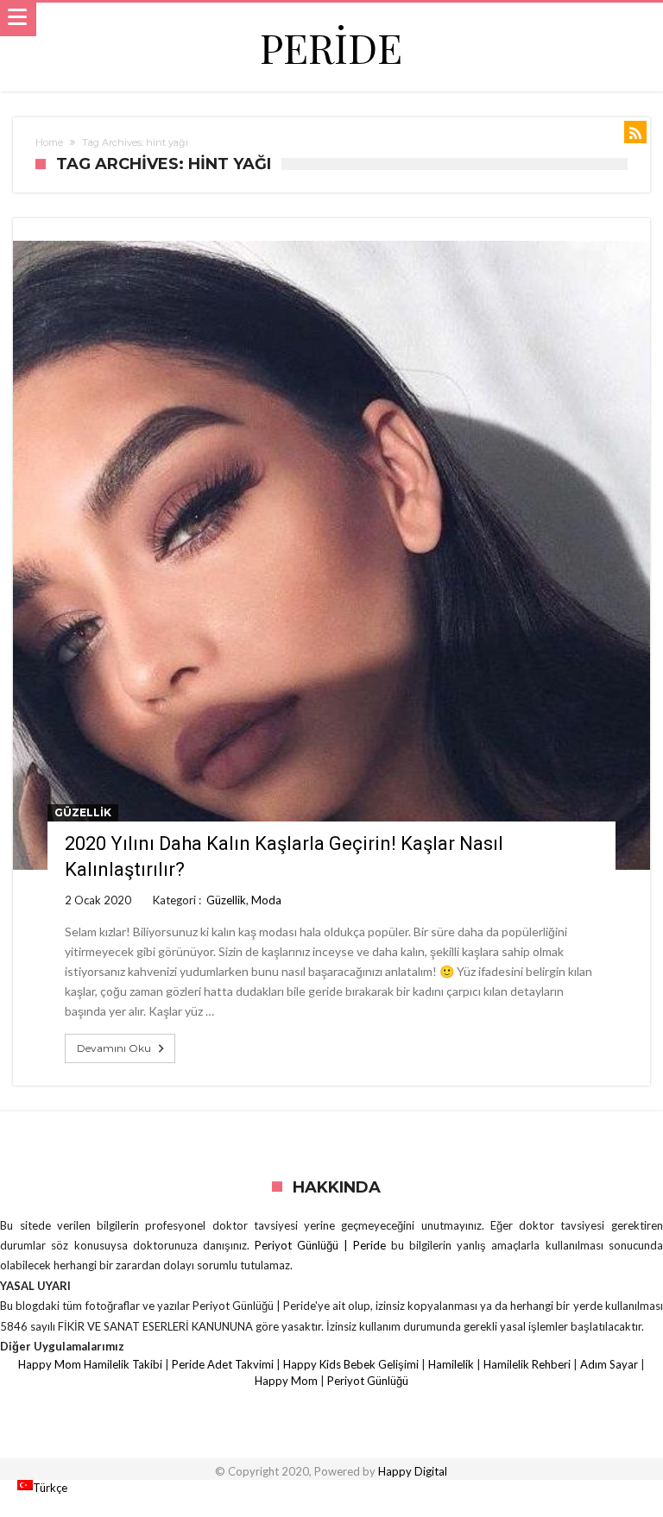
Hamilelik (451, 1364)
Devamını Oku (114, 1048)
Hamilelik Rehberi (527, 1364)
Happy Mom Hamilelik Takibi (90, 1364)
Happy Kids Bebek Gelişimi (351, 1364)
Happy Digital (412, 1471)
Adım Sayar (609, 1364)
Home (49, 142)
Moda (266, 900)
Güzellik (82, 812)
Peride (331, 47)
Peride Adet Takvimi (223, 1364)
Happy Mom (286, 1381)
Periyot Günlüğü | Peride (323, 1245)
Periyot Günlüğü (367, 1381)
